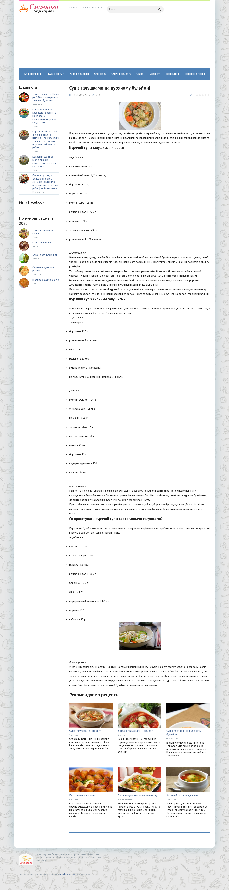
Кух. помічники (33, 74)
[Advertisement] (114, 42)
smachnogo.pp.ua (67, 874)
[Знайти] (159, 9)
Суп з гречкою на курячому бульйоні (183, 732)
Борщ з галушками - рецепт (135, 731)
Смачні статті (74, 735)
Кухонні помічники (125, 799)
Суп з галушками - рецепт (85, 731)
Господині (172, 74)
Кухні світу (55, 74)
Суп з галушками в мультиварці (137, 795)
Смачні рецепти (121, 74)
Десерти (155, 74)
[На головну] (39, 9)
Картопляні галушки (82, 795)
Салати (140, 74)
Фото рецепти (79, 74)
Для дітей (100, 74)
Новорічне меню (194, 74)
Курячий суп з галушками (182, 795)
